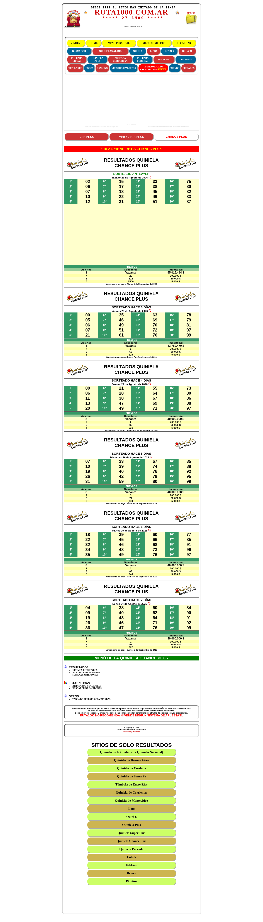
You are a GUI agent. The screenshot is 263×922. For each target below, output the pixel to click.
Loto (131, 808)
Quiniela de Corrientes (131, 792)
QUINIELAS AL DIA (110, 51)
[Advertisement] (96, 100)
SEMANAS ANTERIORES (85, 675)
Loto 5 (131, 857)
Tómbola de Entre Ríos (131, 784)
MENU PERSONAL (118, 43)
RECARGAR (184, 43)
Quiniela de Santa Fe (131, 776)
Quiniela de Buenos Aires (131, 760)
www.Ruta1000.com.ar (131, 169)
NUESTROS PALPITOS (123, 68)
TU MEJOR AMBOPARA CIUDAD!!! (151, 68)
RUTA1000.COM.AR (131, 12)
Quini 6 (131, 816)
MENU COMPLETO (154, 43)
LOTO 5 (169, 51)
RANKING (102, 68)
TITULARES (75, 68)
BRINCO (187, 51)
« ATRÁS (76, 43)
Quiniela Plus (131, 825)
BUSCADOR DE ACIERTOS (86, 672)
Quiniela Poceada (131, 849)
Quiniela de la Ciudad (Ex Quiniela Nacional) (131, 752)
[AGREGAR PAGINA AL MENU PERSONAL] (177, 14)
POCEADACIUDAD (76, 59)
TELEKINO (164, 59)
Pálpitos (131, 881)
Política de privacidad (131, 732)
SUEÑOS (174, 68)
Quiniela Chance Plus (131, 841)
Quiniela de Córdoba (131, 768)
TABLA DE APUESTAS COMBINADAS (91, 699)
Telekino (131, 865)
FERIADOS (188, 68)
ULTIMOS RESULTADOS (85, 670)
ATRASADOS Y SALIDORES (86, 686)
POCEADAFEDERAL (142, 59)
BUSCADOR (79, 51)
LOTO (153, 51)
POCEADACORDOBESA (120, 59)
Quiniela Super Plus (131, 833)
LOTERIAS (186, 59)
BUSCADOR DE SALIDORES (87, 688)
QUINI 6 (137, 51)
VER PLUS (86, 136)
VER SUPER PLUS (131, 136)
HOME (93, 43)
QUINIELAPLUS (97, 59)
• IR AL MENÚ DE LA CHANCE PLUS (131, 149)
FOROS (89, 68)
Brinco (131, 873)
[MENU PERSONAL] (85, 13)
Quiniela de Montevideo (131, 800)
